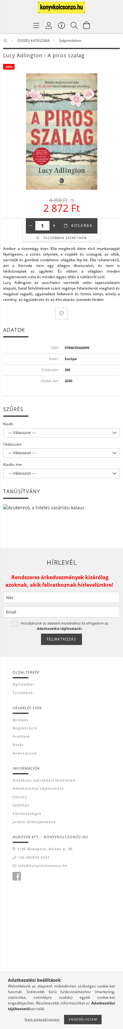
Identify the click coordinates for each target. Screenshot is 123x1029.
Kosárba (82, 225)
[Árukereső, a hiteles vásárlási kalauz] (44, 507)
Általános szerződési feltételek (44, 780)
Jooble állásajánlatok (34, 821)
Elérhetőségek (27, 813)
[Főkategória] (6, 40)
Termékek (23, 692)
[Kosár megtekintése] (86, 25)
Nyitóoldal (23, 684)
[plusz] (54, 225)
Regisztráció (25, 728)
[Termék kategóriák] (36, 25)
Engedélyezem (83, 1019)
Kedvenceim (25, 753)
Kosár (18, 744)
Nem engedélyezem (42, 1019)
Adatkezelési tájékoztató (38, 788)
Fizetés (20, 796)
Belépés (20, 719)
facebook (17, 876)
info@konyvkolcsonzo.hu (42, 865)
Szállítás (21, 805)
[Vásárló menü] (61, 25)
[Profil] (49, 25)
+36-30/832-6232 (34, 857)
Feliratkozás (61, 639)
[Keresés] (74, 25)
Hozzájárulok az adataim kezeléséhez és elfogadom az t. (64, 625)
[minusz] (30, 225)
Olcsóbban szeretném (64, 237)
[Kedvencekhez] (61, 313)
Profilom (21, 736)
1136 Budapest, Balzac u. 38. (45, 848)
